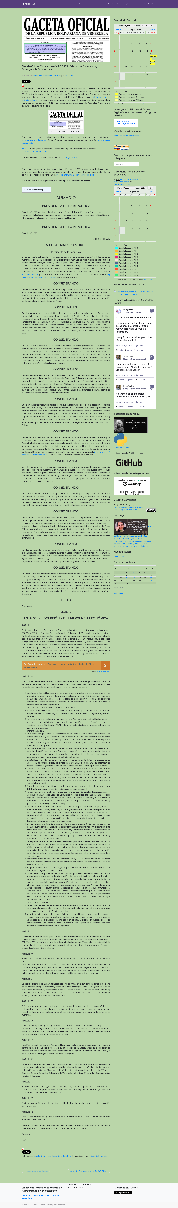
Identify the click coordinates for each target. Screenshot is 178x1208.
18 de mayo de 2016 (69, 157)
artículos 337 (28, 274)
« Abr (116, 593)
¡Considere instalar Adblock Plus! (126, 136)
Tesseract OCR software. (37, 1171)
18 (134, 578)
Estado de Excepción (98, 1156)
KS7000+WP (28, 4)
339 (42, 274)
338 (36, 274)
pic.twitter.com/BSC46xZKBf (34, 151)
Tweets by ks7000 (121, 556)
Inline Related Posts (103, 671)
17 (127, 578)
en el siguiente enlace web (34, 140)
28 (151, 580)
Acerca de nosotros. (87, 4)
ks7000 (69, 75)
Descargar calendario (122, 184)
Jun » (121, 593)
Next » (152, 29)
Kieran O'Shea (147, 104)
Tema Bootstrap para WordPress (52, 1205)
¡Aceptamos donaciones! (132, 4)
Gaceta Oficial (149, 4)
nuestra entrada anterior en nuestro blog (75, 175)
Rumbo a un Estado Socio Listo (109, 4)
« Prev (118, 29)
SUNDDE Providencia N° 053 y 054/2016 (88, 1171)
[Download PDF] (23, 85)
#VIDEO (25, 148)
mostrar (46, 190)
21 (151, 578)
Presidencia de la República (59, 1156)
